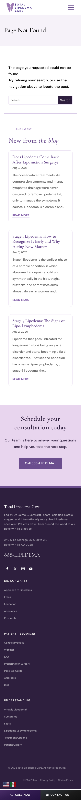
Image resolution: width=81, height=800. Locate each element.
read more (20, 215)
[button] (20, 795)
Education (10, 604)
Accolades (10, 611)
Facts (7, 723)
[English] (6, 784)
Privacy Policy (48, 780)
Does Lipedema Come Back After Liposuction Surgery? (35, 159)
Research (10, 618)
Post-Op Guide (13, 670)
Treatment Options (15, 737)
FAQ (6, 656)
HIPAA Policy (30, 780)
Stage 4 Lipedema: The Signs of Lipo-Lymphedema (38, 323)
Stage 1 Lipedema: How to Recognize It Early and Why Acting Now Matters (36, 241)
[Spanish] (13, 784)
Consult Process (14, 642)
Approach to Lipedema (18, 590)
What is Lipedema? (15, 709)
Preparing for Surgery (17, 663)
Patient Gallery (13, 744)
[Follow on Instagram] (23, 569)
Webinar (9, 649)
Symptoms (10, 716)
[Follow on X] (15, 569)
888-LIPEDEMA (22, 554)
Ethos (7, 597)
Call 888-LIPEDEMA (39, 463)
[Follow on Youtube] (31, 569)
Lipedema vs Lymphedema (20, 730)
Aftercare (10, 677)
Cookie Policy (65, 780)
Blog (6, 684)
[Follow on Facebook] (7, 569)
